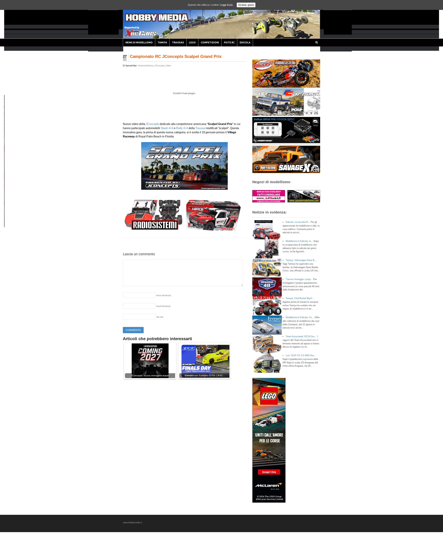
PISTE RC (229, 42)
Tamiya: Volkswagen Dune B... (301, 260)
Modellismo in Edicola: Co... (300, 317)
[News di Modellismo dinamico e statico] (163, 20)
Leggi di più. (226, 4)
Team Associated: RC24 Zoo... (301, 336)
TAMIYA (162, 42)
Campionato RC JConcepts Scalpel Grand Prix (176, 56)
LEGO (192, 42)
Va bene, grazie (246, 5)
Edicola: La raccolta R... (298, 222)
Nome (163, 295)
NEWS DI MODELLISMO (139, 42)
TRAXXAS (178, 42)
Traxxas (200, 128)
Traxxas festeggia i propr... (299, 279)
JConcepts (160, 65)
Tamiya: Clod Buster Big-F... (300, 298)
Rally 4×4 (182, 128)
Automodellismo (145, 65)
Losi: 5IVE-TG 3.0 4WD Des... (301, 355)
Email (163, 306)
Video (168, 65)
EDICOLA (245, 42)
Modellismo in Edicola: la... (299, 241)
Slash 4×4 (167, 128)
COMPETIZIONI (210, 42)
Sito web (159, 317)
